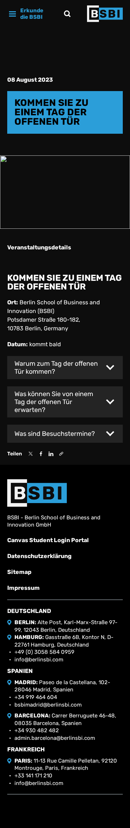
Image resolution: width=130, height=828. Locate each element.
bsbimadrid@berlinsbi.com (48, 705)
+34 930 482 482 (36, 730)
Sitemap (19, 572)
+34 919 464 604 (35, 697)
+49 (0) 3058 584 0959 (44, 652)
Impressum (23, 587)
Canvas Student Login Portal (48, 540)
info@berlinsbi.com (38, 659)
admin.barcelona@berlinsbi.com (54, 738)
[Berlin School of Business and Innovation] (105, 13)
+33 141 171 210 (33, 775)
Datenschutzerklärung (39, 556)
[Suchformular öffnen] (67, 13)
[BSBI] (37, 493)
